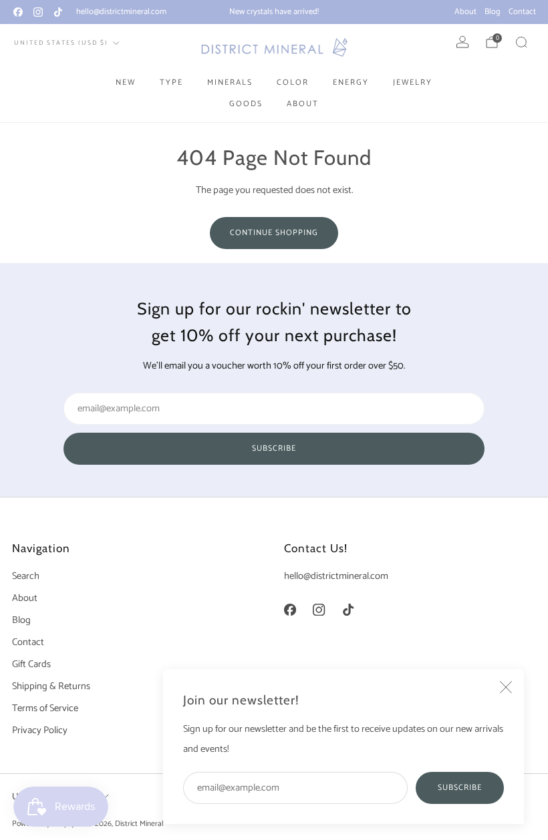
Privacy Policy (39, 730)
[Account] (462, 42)
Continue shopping (274, 232)
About (465, 12)
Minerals (230, 82)
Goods (246, 103)
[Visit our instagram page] (38, 12)
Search (25, 576)
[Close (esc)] (506, 687)
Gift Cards (31, 664)
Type (171, 82)
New (126, 82)
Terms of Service (45, 708)
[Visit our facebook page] (18, 12)
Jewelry (412, 82)
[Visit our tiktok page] (58, 12)
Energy (351, 82)
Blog (493, 12)
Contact (522, 12)
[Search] (521, 42)
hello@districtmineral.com (121, 12)
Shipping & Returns (51, 686)
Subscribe (460, 787)
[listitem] (273, 12)
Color (293, 82)
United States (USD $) (61, 42)
